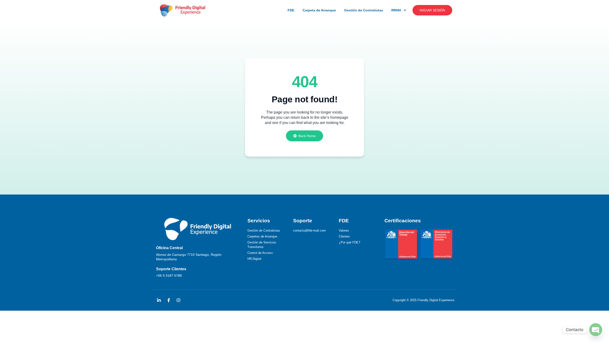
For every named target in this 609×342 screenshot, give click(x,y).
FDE (291, 10)
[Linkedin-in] (159, 300)
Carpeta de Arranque (319, 10)
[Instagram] (178, 300)
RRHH (396, 10)
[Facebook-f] (168, 300)
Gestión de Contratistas (363, 10)
